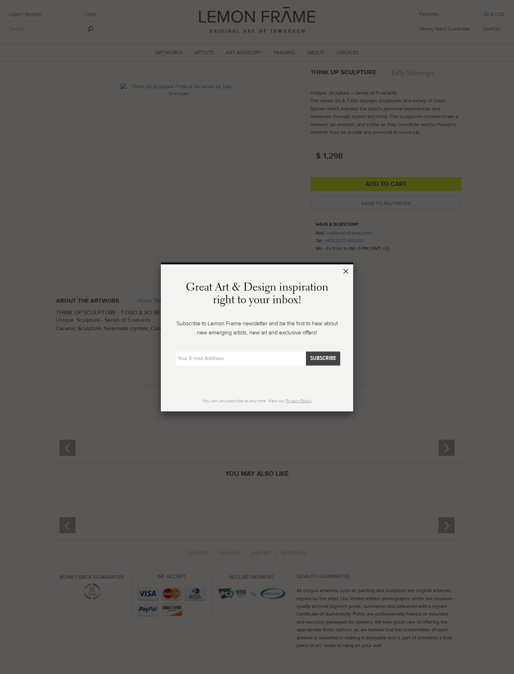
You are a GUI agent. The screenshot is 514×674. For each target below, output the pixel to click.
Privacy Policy (299, 401)
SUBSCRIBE (323, 358)
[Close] (347, 272)
